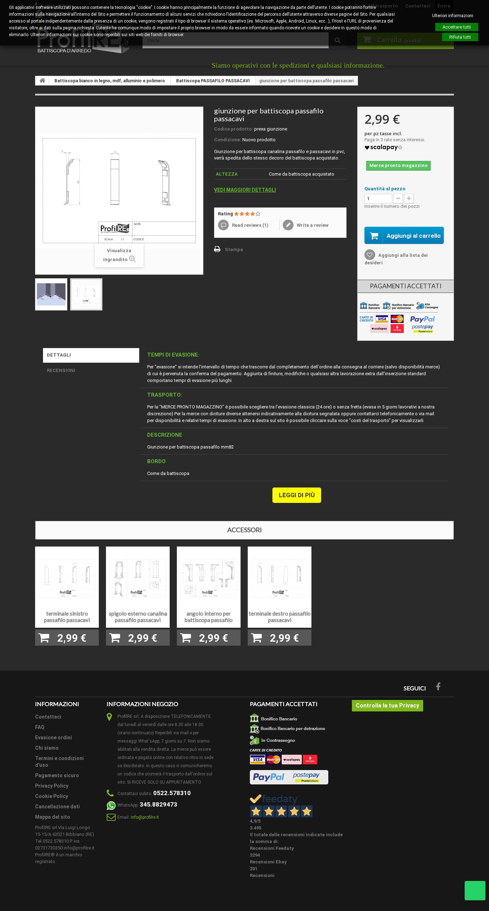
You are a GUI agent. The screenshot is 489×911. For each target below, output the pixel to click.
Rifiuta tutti (460, 37)
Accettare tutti (456, 27)
